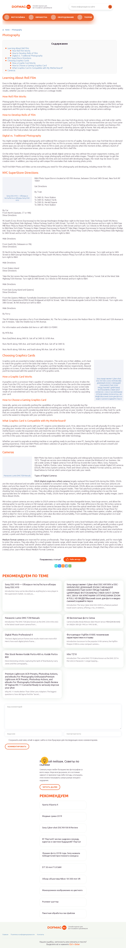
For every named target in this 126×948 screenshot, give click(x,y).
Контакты (40, 934)
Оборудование (66, 17)
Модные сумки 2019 (52, 816)
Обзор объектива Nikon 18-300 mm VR (61, 879)
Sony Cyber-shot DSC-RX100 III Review (60, 827)
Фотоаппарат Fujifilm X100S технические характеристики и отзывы (88, 636)
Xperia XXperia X (50, 804)
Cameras (11, 70)
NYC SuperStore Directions (19, 58)
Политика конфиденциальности (23, 934)
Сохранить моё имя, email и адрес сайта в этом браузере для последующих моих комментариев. (53, 740)
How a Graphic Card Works (24, 63)
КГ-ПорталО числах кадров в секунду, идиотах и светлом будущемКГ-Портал (61, 840)
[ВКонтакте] (59, 565)
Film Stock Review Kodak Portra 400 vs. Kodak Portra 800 (31, 655)
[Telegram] (66, 565)
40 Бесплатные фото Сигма (81, 618)
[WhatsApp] (69, 565)
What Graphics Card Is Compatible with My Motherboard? (37, 68)
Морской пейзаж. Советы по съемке (59, 763)
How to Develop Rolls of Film (25, 53)
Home (7, 30)
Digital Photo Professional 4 (19, 634)
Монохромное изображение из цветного (62, 890)
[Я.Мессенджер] (56, 565)
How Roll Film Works (21, 51)
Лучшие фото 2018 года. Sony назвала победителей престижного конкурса (61, 854)
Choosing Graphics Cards (18, 60)
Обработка (41, 17)
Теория (88, 17)
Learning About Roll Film (18, 48)
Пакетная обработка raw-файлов (58, 913)
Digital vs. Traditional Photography (27, 56)
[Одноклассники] (63, 565)
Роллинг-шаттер (50, 901)
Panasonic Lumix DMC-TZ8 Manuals (17, 476)
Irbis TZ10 (72, 654)
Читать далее (49, 787)
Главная (5, 934)
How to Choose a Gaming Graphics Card (29, 65)
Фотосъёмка (18, 17)
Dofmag (21, 6)
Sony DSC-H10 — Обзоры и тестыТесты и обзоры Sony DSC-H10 (17, 198)
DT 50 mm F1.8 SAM (51, 867)
